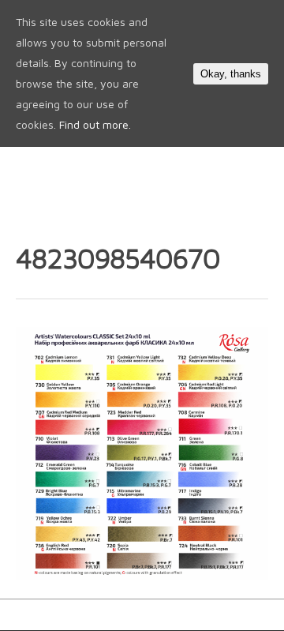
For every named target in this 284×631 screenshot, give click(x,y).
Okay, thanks (230, 74)
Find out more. (95, 124)
